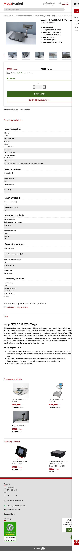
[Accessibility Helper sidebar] (76, 542)
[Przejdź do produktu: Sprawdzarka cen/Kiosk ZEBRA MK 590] (21, 453)
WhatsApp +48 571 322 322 (16, 506)
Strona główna (8, 16)
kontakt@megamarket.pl (15, 500)
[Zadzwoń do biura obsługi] (60, 3)
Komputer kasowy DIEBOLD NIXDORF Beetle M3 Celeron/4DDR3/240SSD (58, 464)
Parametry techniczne (11, 109)
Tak (69, 530)
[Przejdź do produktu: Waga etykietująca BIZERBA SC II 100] (21, 390)
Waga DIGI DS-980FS (18, 426)
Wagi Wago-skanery (38, 16)
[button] (39, 100)
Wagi (48, 16)
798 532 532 (65, 4)
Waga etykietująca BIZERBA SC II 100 (21, 400)
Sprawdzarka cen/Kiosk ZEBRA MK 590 (19, 463)
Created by (37, 548)
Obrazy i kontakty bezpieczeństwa (16, 307)
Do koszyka (39, 94)
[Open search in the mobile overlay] (34, 9)
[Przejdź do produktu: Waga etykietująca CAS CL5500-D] (58, 390)
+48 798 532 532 (12, 495)
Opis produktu (25, 109)
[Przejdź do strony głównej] (13, 3)
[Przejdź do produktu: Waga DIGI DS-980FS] (21, 417)
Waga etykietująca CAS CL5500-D (56, 400)
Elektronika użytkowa (22, 16)
